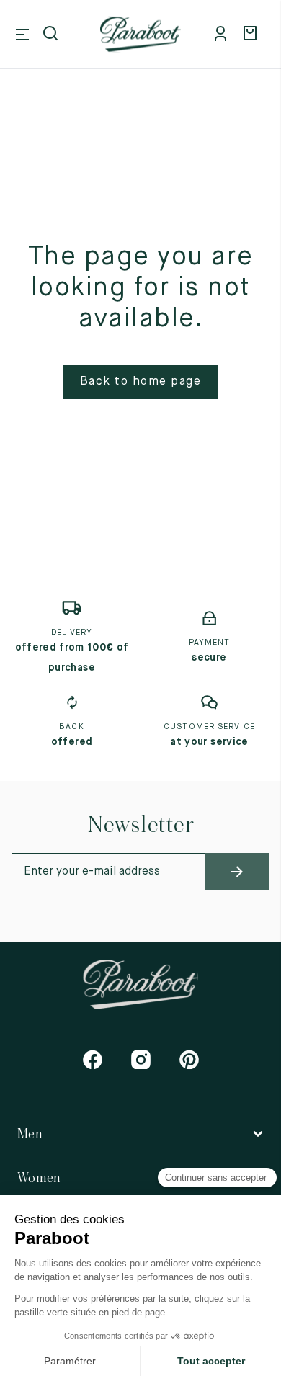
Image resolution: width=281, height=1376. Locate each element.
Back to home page (141, 382)
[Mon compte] (223, 34)
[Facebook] (92, 1059)
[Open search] (52, 34)
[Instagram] (141, 1059)
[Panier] (252, 34)
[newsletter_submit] (237, 871)
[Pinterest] (189, 1059)
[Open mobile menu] (22, 35)
